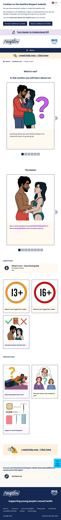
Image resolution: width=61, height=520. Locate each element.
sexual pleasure (19, 228)
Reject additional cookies (41, 24)
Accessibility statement (10, 511)
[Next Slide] (57, 118)
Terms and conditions (27, 508)
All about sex (17, 61)
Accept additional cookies (15, 24)
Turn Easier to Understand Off (33, 32)
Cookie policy (52, 508)
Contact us (15, 508)
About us (5, 508)
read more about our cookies (20, 18)
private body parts (38, 226)
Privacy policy (41, 508)
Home (7, 61)
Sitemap (22, 511)
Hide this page (32, 511)
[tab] (22, 154)
